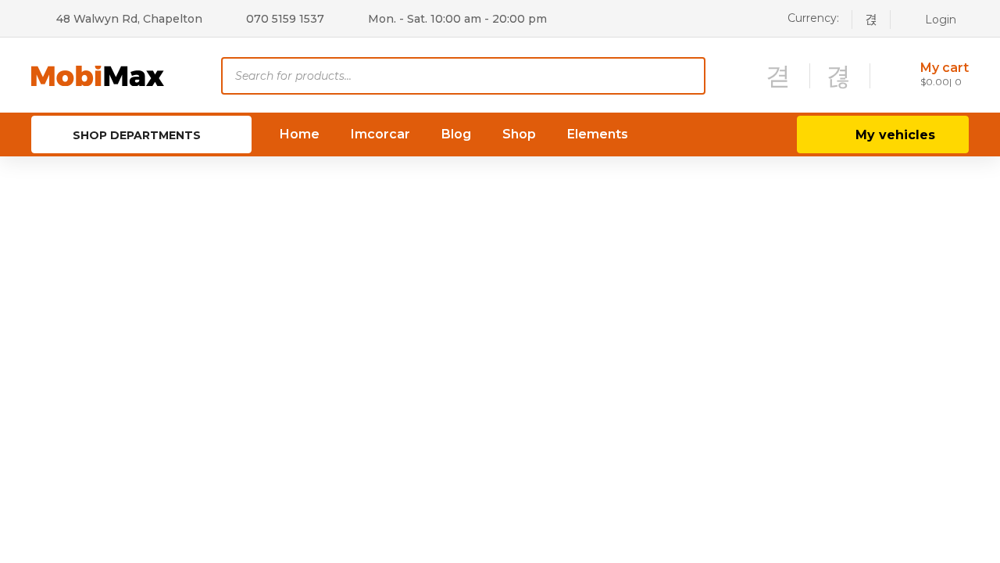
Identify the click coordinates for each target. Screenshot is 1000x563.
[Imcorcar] (98, 75)
